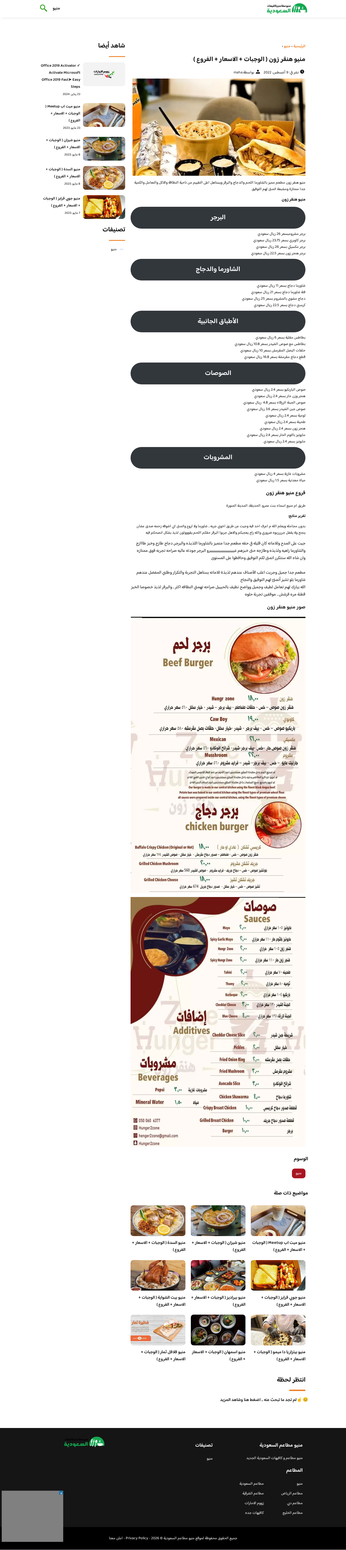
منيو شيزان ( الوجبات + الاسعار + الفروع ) (218, 1246)
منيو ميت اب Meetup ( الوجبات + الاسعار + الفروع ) (278, 1246)
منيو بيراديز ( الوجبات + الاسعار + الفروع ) (218, 1301)
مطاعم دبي (295, 1503)
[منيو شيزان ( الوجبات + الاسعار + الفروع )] (104, 149)
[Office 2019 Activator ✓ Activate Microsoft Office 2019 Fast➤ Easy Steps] (104, 74)
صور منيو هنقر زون (286, 607)
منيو (56, 8)
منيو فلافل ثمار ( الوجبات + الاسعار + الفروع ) (163, 1356)
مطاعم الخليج (292, 1513)
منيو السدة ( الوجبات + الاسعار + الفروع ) (158, 1246)
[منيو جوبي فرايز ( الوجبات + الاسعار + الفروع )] (104, 207)
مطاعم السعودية (251, 1484)
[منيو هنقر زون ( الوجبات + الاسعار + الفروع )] (218, 127)
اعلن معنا (116, 1538)
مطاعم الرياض (292, 1493)
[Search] (42, 9)
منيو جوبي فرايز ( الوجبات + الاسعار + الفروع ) (283, 1301)
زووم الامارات (254, 1503)
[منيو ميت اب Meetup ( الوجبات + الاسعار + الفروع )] (104, 115)
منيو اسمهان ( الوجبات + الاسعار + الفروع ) (218, 1356)
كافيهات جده (254, 1513)
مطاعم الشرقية (253, 1493)
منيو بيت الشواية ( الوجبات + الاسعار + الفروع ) (161, 1301)
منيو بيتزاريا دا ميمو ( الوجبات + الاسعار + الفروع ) (279, 1356)
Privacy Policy (137, 1538)
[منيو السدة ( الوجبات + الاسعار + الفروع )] (104, 178)
